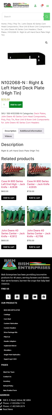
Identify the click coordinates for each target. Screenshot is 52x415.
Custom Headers (10, 328)
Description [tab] (10, 131)
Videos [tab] (8, 136)
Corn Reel (7, 319)
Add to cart (15, 104)
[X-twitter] (8, 296)
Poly (10, 24)
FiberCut (7, 337)
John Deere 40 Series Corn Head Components (23, 116)
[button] (47, 6)
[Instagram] (26, 296)
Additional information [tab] (31, 131)
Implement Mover (10, 346)
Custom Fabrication (11, 323)
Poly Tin (17, 24)
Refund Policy (8, 386)
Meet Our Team (8, 372)
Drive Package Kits (10, 332)
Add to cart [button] (8, 197)
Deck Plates (39, 113)
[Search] (47, 16)
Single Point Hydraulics (12, 355)
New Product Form (10, 390)
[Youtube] (34, 296)
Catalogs (7, 314)
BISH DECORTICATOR (12, 310)
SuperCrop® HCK (10, 359)
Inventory (6, 381)
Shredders (7, 350)
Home (4, 24)
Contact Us (7, 377)
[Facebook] (43, 296)
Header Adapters (10, 341)
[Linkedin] (17, 296)
